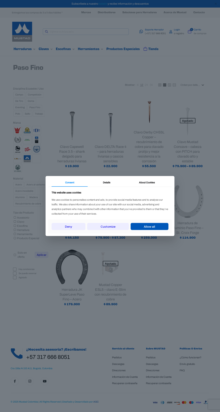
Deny (68, 226)
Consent (69, 182)
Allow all (149, 226)
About (147, 182)
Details (106, 182)
